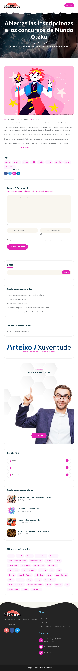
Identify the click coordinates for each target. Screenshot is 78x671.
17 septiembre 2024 (26, 522)
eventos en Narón (29, 570)
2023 (42, 43)
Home (33, 43)
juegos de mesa (61, 575)
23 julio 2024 (24, 534)
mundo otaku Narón (35, 584)
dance (25, 162)
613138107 (47, 652)
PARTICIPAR (24, 148)
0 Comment (24, 119)
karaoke (58, 162)
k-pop (49, 162)
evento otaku (13, 570)
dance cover (13, 565)
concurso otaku (35, 560)
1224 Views (10, 119)
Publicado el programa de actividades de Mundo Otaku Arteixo (28, 307)
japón (41, 162)
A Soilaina (53, 556)
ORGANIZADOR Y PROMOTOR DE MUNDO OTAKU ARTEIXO (39, 352)
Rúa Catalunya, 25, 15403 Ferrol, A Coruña (52, 640)
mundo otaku (9, 167)
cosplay (16, 162)
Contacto (44, 622)
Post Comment (19, 246)
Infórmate (39, 435)
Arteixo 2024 (16, 468)
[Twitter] (17, 630)
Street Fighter (13, 589)
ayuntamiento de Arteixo (17, 560)
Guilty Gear (39, 575)
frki (59, 570)
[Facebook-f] (12, 630)
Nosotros (44, 618)
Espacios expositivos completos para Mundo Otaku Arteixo (27, 312)
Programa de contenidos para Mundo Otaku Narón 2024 (26, 295)
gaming (11, 575)
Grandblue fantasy (24, 575)
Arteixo (29, 556)
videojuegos (36, 589)
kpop (29, 580)
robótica (58, 584)
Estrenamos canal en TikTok (16, 299)
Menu (70, 5)
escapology (52, 565)
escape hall (26, 565)
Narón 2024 (16, 475)
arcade (20, 556)
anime (7, 162)
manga (67, 162)
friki (33, 162)
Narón (49, 584)
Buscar (10, 265)
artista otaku (41, 556)
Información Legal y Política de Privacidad (55, 626)
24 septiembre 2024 (26, 511)
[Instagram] (6, 630)
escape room (39, 565)
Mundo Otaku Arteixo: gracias (17, 303)
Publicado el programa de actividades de (33, 531)
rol (67, 584)
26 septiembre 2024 (26, 500)
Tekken (25, 589)
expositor (43, 570)
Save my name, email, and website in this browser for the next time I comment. (36, 241)
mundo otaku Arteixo (16, 584)
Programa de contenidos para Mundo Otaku (34, 497)
